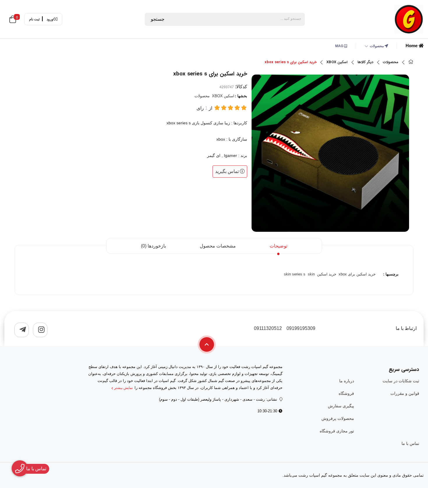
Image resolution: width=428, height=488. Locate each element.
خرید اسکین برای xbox (357, 274)
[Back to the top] (206, 344)
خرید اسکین (326, 274)
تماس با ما (410, 443)
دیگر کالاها (365, 62)
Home (412, 45)
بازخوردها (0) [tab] (153, 245)
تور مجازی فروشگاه (337, 431)
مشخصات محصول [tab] (218, 245)
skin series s (294, 274)
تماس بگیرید (227, 171)
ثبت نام (34, 19)
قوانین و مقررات (404, 393)
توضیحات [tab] (278, 245)
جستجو (158, 19)
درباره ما (346, 381)
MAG (339, 46)
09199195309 (300, 328)
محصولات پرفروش (337, 418)
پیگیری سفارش (341, 406)
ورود (50, 19)
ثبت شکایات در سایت (401, 381)
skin (311, 274)
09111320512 (268, 328)
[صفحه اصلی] (410, 62)
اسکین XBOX (337, 62)
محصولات (377, 46)
